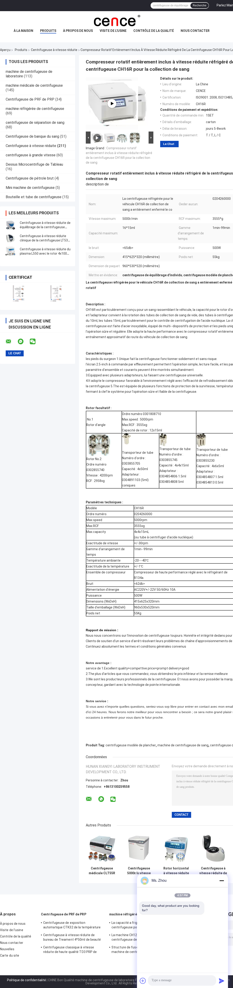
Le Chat (168, 144)
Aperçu (5, 50)
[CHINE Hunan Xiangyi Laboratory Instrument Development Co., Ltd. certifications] (19, 293)
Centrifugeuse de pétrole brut (30, 178)
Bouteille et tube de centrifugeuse (33, 197)
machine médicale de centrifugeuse (34, 85)
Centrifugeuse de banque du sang (32, 136)
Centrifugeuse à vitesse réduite (54, 50)
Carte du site (9, 955)
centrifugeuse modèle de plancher (131, 745)
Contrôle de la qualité (153, 31)
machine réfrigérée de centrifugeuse (35, 108)
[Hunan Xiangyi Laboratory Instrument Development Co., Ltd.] (116, 20)
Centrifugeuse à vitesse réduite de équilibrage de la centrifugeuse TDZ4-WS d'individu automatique (45, 227)
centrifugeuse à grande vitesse (31, 155)
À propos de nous (78, 31)
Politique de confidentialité (26, 980)
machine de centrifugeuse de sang (182, 745)
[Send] (221, 981)
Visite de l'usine (113, 31)
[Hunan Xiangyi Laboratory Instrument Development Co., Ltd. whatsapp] (23, 341)
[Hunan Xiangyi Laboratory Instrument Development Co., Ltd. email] (11, 341)
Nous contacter (195, 31)
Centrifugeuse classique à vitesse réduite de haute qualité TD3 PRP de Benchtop (70, 950)
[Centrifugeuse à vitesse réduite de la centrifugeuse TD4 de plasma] (213, 848)
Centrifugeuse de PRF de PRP (30, 99)
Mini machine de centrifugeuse (30, 187)
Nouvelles (7, 949)
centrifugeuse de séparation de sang (35, 122)
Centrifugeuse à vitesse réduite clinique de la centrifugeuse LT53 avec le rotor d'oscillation (44, 240)
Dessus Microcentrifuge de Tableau (34, 164)
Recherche (199, 5)
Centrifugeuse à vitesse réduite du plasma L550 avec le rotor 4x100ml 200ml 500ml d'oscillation (45, 253)
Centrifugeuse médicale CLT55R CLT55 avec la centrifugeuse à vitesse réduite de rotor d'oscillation (102, 870)
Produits (48, 31)
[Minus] (221, 880)
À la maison (23, 31)
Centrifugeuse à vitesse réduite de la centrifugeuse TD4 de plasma (213, 870)
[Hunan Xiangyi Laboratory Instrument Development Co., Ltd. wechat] (35, 341)
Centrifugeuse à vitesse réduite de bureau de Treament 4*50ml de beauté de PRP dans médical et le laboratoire (72, 938)
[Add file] (143, 981)
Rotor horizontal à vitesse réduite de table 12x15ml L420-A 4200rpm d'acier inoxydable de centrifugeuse (176, 870)
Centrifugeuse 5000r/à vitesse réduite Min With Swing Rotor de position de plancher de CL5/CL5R (139, 870)
